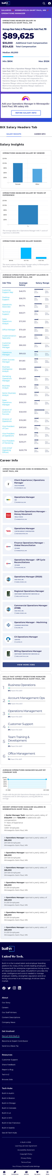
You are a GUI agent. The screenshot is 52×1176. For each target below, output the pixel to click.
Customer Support (10, 1060)
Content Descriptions (11, 1017)
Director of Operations (7, 420)
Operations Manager (7, 353)
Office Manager (8, 330)
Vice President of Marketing (8, 442)
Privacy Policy (26, 1158)
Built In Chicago (9, 1103)
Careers (5, 1007)
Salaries (6, 10)
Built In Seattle (8, 1128)
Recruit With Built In (10, 1036)
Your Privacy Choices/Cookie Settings (26, 1166)
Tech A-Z (5, 1074)
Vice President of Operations (8, 434)
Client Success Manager (8, 361)
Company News (8, 1022)
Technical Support (6, 313)
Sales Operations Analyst (7, 321)
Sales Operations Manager (7, 402)
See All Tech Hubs (9, 1133)
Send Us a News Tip (10, 1046)
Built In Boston (8, 1098)
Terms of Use (26, 1162)
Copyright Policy (26, 1154)
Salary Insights (14, 134)
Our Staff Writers (9, 1012)
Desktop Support (5, 298)
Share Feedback (8, 1065)
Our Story (6, 1002)
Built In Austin (8, 1093)
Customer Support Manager (6, 345)
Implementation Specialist (9, 337)
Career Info (40, 134)
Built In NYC (7, 1118)
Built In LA (6, 1113)
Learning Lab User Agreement (26, 1146)
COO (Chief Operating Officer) (7, 450)
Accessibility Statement (26, 1150)
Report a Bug (7, 1069)
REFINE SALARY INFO (26, 113)
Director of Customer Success (7, 412)
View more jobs (26, 665)
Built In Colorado (9, 1108)
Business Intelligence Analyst (7, 369)
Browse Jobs (7, 1079)
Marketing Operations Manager (7, 378)
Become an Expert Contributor (15, 1041)
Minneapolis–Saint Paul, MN (30, 10)
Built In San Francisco (11, 1123)
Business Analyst (6, 387)
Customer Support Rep (7, 291)
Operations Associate (7, 305)
